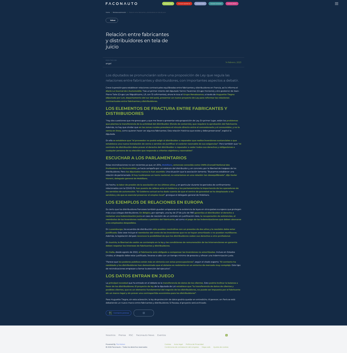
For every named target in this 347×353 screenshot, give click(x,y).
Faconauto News (145, 335)
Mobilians (167, 165)
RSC (131, 335)
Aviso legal (178, 344)
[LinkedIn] (240, 335)
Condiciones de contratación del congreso (182, 347)
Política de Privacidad (195, 344)
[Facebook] (222, 335)
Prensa (122, 335)
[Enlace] (122, 3)
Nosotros (110, 335)
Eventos (161, 335)
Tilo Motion (120, 344)
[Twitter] (226, 335)
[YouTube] (231, 335)
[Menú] (336, 3)
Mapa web (206, 347)
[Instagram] (235, 335)
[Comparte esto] (138, 313)
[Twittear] (144, 313)
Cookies (168, 344)
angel (108, 63)
